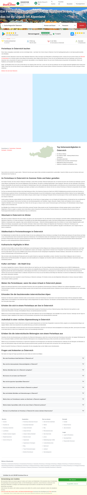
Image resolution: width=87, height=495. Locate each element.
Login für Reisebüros (68, 435)
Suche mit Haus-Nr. (7, 439)
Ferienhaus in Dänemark (7, 463)
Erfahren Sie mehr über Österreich (9, 70)
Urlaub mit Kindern (27, 427)
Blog (24, 446)
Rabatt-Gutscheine (7, 437)
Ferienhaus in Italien (39, 465)
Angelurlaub (26, 439)
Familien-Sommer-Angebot (9, 434)
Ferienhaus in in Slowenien (13, 467)
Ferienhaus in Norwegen (45, 463)
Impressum (46, 446)
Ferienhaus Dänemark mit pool (30, 421)
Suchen (5, 421)
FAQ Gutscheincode (48, 430)
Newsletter (70, 4)
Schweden (9, 150)
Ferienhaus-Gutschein (8, 427)
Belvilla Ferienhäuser (28, 452)
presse (45, 437)
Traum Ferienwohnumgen (29, 449)
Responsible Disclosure (69, 441)
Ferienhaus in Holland (28, 465)
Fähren (45, 424)
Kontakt (65, 421)
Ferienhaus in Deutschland (20, 463)
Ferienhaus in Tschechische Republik (40, 467)
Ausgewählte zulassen (72, 483)
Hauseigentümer (80, 3)
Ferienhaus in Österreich (55, 467)
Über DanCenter (47, 434)
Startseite (8, 38)
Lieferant (46, 449)
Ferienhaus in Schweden (32, 463)
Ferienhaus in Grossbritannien (15, 465)
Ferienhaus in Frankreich (68, 463)
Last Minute (5, 430)
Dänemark (18, 148)
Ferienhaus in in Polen (61, 465)
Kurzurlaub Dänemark (28, 424)
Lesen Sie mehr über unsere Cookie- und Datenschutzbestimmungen (17, 491)
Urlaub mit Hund (27, 430)
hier (50, 491)
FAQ (44, 427)
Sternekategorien (47, 452)
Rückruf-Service (67, 424)
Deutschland (12, 148)
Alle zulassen (72, 479)
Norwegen (3, 150)
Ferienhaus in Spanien (26, 467)
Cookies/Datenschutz (48, 443)
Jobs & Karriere (67, 427)
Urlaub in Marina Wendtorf (29, 434)
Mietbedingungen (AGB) (49, 439)
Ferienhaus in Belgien (56, 463)
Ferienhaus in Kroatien (50, 465)
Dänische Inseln (27, 437)
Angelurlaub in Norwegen (29, 443)
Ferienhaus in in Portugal (73, 465)
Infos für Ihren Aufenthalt (49, 421)
